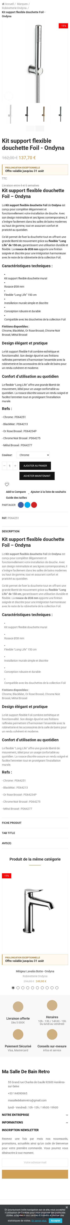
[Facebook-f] (27, 1185)
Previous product (55, 10)
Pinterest (34, 505)
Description (10, 531)
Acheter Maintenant (37, 475)
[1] (35, 1174)
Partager (21, 505)
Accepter (55, 1220)
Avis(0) (6, 843)
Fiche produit (12, 822)
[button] (6, 62)
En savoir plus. (39, 1220)
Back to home (60, 10)
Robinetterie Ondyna (35, 976)
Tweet (27, 505)
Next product (65, 10)
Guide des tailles (16, 497)
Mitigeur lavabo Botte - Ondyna (35, 971)
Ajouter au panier (35, 465)
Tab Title (8, 833)
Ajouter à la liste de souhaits (48, 491)
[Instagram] (43, 1185)
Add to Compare (16, 491)
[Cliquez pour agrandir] (9, 96)
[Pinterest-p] (35, 1185)
